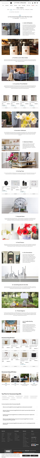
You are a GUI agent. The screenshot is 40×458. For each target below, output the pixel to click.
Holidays (31, 9)
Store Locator (32, 433)
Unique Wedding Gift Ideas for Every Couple (24, 385)
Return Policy (9, 438)
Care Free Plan (24, 433)
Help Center (3, 433)
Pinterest (31, 438)
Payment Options (9, 434)
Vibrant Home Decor (26, 397)
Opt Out (26, 455)
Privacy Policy (4, 457)
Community (16, 434)
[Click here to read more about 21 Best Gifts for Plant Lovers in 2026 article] (34, 378)
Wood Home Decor (4, 396)
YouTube (35, 438)
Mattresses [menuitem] (15, 5)
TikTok (36, 438)
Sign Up (18, 452)
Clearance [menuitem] (33, 5)
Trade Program (24, 437)
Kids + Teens (22, 9)
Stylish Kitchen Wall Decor (5, 399)
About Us (16, 433)
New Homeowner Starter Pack (6, 385)
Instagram (34, 438)
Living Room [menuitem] (7, 5)
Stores (37, 0)
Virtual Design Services (25, 445)
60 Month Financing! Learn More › (6, 0)
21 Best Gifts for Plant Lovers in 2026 (34, 385)
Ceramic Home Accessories (33, 397)
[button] (8, 103)
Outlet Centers (16, 438)
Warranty (8, 437)
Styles (8, 9)
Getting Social (27, 9)
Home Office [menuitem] (23, 5)
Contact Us (3, 434)
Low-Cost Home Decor (13, 399)
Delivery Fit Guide (9, 433)
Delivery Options (33, 0)
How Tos (14, 9)
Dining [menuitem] (19, 5)
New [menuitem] (3, 5)
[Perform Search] (11, 3)
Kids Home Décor (26, 396)
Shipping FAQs (3, 438)
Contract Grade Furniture (25, 438)
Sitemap (8, 441)
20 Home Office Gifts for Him (15, 385)
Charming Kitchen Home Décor (5, 397)
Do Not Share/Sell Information (26, 446)
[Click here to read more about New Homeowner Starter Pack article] (6, 378)
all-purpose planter (22, 245)
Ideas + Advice (20, 7)
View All (37, 372)
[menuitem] (37, 3)
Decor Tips (18, 9)
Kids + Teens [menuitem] (28, 5)
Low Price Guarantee (17, 437)
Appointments (32, 434)
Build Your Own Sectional (25, 442)
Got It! (34, 455)
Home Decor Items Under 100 (33, 396)
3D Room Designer (25, 441)
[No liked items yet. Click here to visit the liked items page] (34, 3)
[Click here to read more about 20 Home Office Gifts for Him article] (15, 378)
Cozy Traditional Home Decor (19, 396)
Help (29, 0)
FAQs (2, 437)
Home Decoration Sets (11, 396)
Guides (11, 9)
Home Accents (13, 397)
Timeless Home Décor (19, 397)
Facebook (33, 438)
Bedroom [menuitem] (11, 5)
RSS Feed (37, 438)
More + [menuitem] (37, 5)
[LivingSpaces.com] (20, 3)
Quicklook (6, 107)
